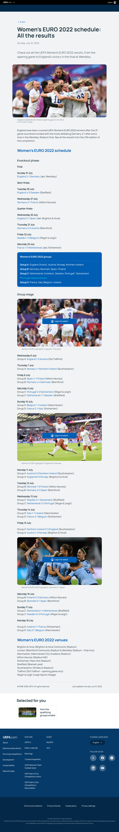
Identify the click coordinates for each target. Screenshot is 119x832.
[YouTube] (102, 770)
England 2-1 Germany (28, 176)
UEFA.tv (28, 742)
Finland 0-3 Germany (38, 597)
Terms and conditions (33, 806)
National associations (12, 748)
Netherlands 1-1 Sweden (40, 395)
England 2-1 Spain (26, 218)
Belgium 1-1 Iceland (37, 405)
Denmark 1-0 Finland (37, 486)
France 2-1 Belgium (37, 516)
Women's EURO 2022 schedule (44, 150)
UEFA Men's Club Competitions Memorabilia (32, 785)
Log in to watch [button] (61, 321)
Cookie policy (71, 806)
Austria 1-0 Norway (37, 532)
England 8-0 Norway (37, 476)
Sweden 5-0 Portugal (38, 614)
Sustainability (9, 765)
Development (8, 759)
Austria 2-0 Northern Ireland (42, 473)
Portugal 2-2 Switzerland (40, 391)
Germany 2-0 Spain (37, 490)
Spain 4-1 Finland (36, 378)
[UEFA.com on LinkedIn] (93, 770)
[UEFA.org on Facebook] (102, 760)
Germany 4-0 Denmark (39, 382)
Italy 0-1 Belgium (36, 630)
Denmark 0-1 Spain (37, 600)
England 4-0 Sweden (28, 192)
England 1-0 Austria (37, 359)
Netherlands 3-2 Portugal (40, 503)
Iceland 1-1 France (36, 626)
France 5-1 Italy (35, 408)
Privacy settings (88, 806)
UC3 (48, 748)
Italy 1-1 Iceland (35, 513)
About (5, 742)
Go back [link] (22, 22)
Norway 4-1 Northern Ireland (42, 368)
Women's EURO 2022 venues (42, 639)
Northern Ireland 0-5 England (42, 529)
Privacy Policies (53, 806)
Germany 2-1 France (27, 202)
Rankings (29, 753)
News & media (9, 771)
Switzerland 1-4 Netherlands (42, 610)
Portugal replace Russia (34, 277)
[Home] (10, 737)
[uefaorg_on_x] (93, 760)
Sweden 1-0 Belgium (28, 237)
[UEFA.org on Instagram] (112, 760)
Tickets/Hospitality (33, 759)
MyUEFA (49, 742)
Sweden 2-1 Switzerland (40, 499)
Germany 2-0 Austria (28, 228)
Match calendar (31, 748)
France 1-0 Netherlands (29, 247)
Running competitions (12, 754)
